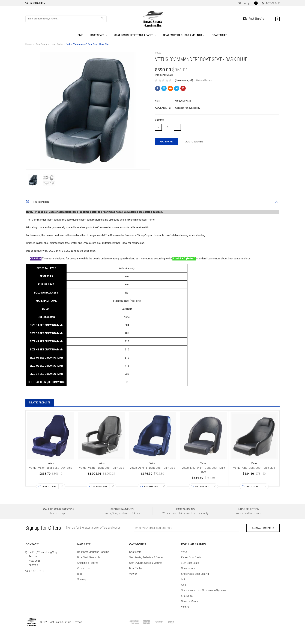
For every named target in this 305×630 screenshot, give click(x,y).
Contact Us (83, 568)
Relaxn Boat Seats (191, 557)
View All (185, 606)
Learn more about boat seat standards (229, 258)
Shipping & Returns (87, 562)
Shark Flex (187, 595)
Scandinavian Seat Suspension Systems (203, 590)
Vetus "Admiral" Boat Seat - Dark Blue (152, 467)
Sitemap (81, 579)
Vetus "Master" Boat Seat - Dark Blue (101, 467)
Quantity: (159, 120)
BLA (183, 579)
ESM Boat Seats (190, 562)
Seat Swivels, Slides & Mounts (182, 35)
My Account (273, 3)
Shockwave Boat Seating (195, 573)
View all (133, 573)
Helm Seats (56, 44)
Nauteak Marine (189, 601)
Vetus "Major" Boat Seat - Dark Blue (50, 467)
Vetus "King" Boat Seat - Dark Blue (254, 467)
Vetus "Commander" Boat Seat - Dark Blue (88, 44)
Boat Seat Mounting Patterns (93, 551)
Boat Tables (220, 35)
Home (79, 35)
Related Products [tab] (39, 402)
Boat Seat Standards (88, 557)
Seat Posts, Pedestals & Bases (134, 35)
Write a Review (204, 80)
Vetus (184, 551)
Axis (183, 584)
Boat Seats (97, 35)
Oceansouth (188, 568)
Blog (79, 573)
